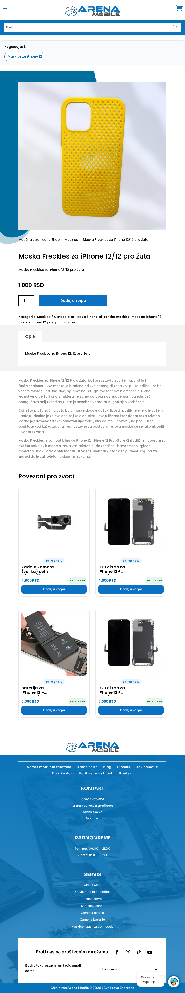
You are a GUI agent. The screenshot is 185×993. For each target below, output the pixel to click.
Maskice (71, 239)
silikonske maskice (114, 317)
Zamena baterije (92, 919)
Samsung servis (92, 906)
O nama (123, 767)
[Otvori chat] (173, 981)
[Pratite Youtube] (149, 952)
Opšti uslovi (63, 773)
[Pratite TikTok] (138, 952)
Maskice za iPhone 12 (25, 56)
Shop (55, 239)
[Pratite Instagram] (127, 952)
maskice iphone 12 (146, 317)
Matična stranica (32, 239)
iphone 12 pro (65, 322)
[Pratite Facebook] (117, 952)
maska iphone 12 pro (35, 322)
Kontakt (126, 773)
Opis (30, 336)
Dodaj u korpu (73, 300)
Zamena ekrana (92, 913)
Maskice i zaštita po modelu (92, 926)
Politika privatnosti (96, 773)
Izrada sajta (87, 767)
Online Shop (93, 885)
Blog (107, 767)
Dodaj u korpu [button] (54, 589)
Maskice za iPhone (83, 317)
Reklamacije (147, 767)
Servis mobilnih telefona (49, 767)
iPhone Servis (92, 899)
